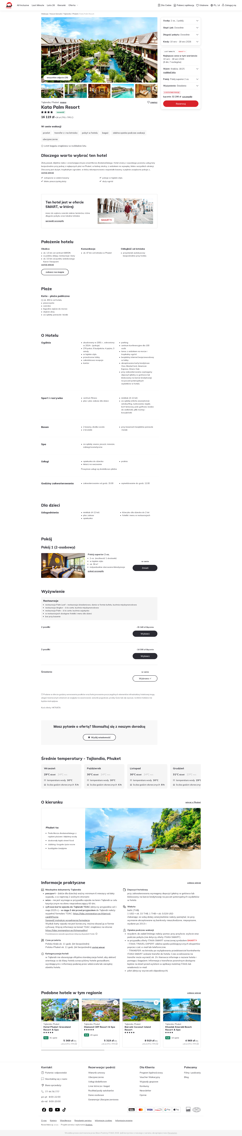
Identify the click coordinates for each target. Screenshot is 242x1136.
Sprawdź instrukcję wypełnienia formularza (67, 920)
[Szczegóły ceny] (72, 117)
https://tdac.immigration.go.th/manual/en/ (66, 930)
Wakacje (44, 14)
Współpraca (65, 1120)
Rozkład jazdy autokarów (101, 1090)
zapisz (153, 102)
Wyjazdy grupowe (149, 1081)
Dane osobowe (96, 1095)
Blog (186, 1077)
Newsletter (145, 1090)
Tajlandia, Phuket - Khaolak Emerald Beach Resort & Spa (179, 1001)
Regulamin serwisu (83, 1120)
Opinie (143, 1095)
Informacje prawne (123, 1120)
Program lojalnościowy (151, 1072)
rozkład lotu (169, 72)
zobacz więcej (194, 882)
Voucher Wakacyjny (150, 1077)
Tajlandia (67, 14)
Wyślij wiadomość (100, 737)
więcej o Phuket (193, 802)
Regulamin (172, 1133)
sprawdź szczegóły (55, 221)
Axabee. (89, 1125)
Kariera (53, 1120)
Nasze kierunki (56, 14)
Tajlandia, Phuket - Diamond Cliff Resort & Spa (100, 1001)
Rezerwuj (181, 103)
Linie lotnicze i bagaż (99, 1086)
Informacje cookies (103, 1120)
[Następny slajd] (201, 776)
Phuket (75, 14)
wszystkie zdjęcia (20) (57, 77)
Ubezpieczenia (96, 1077)
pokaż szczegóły (96, 571)
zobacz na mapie (55, 272)
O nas (44, 1120)
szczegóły (187, 96)
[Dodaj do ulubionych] (74, 1002)
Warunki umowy (96, 1072)
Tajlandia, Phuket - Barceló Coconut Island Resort (139, 1001)
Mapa (63, 102)
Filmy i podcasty (192, 1072)
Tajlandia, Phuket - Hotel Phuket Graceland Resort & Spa (56, 1001)
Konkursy (144, 1086)
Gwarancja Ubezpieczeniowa (103, 1099)
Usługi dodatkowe (97, 1081)
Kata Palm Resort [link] (87, 14)
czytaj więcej (47, 172)
